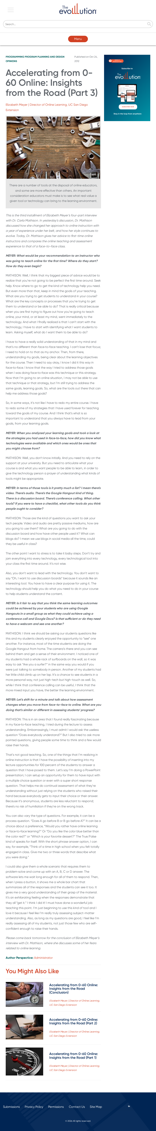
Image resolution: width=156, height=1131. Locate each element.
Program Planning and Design (44, 56)
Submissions (11, 1107)
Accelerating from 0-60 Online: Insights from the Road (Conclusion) (73, 989)
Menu (78, 39)
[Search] (149, 24)
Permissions (56, 1107)
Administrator (43, 958)
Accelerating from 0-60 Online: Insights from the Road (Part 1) (73, 1056)
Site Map (96, 1107)
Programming (15, 56)
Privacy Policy (34, 1107)
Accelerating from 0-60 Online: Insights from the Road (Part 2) (73, 1021)
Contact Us (77, 1107)
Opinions (11, 61)
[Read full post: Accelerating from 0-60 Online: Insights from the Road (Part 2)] (24, 1028)
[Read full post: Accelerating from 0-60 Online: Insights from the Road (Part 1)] (24, 1062)
